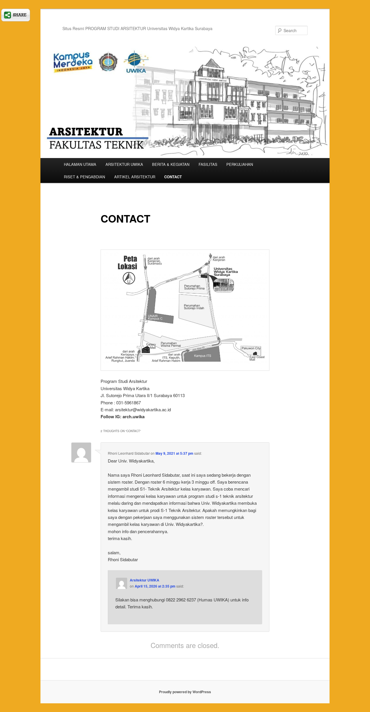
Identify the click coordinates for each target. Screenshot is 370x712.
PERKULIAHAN (239, 164)
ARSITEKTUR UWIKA (124, 164)
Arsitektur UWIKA (144, 580)
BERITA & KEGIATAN (170, 164)
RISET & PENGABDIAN (84, 176)
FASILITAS (208, 164)
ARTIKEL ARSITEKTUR (134, 176)
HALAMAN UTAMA (80, 164)
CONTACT (173, 176)
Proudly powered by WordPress (185, 691)
